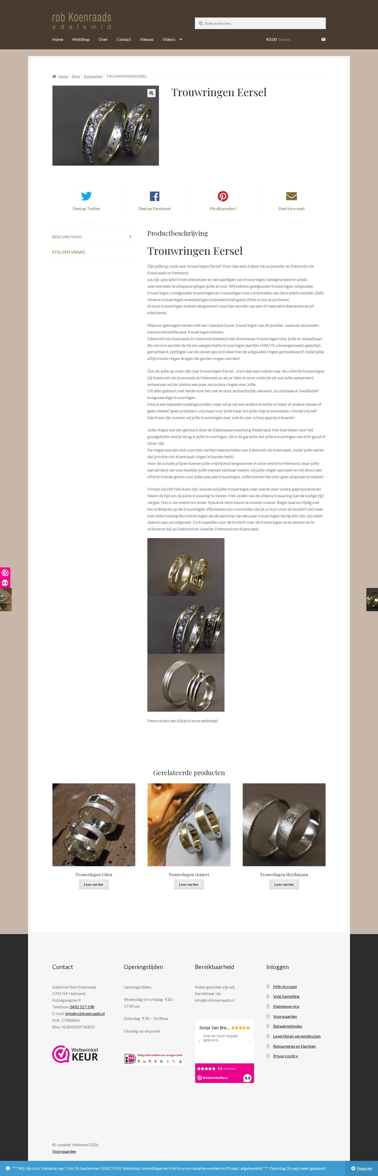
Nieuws (147, 39)
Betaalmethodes (287, 1026)
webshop (209, 720)
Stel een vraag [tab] (68, 251)
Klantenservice (286, 1006)
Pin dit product (223, 208)
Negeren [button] (364, 1168)
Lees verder (94, 884)
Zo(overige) (93, 76)
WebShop (81, 39)
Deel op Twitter (86, 208)
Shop (76, 76)
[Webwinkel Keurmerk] (75, 1054)
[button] (151, 93)
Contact (124, 39)
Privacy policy (285, 1055)
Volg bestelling (286, 996)
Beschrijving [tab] (67, 236)
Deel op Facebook (154, 208)
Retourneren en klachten (294, 1045)
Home (57, 39)
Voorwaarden (285, 1016)
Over (103, 39)
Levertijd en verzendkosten (297, 1035)
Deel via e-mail (291, 208)
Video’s (169, 39)
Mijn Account (285, 986)
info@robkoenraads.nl (85, 1013)
